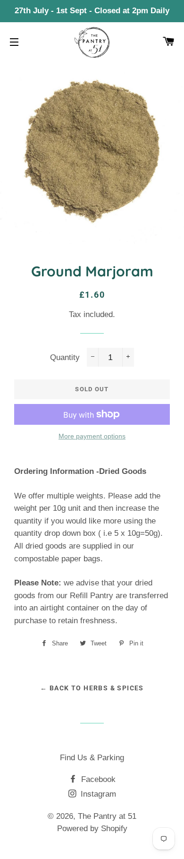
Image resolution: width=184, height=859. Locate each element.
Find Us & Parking (92, 757)
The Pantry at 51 (107, 816)
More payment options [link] (92, 436)
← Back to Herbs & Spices (92, 688)
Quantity (65, 357)
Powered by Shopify (92, 828)
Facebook (97, 779)
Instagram (97, 794)
